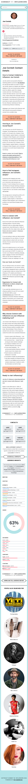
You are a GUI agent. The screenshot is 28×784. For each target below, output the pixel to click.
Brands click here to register (9, 231)
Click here (5, 108)
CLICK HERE (11, 452)
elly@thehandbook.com (8, 294)
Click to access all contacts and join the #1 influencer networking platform (13, 155)
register (8, 254)
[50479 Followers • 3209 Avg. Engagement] (3, 31)
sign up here (5, 191)
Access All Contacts (14, 456)
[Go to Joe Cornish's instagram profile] (4, 48)
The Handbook (18, 780)
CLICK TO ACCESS (14, 55)
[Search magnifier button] (25, 7)
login (4, 254)
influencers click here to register (14, 399)
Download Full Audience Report (14, 580)
